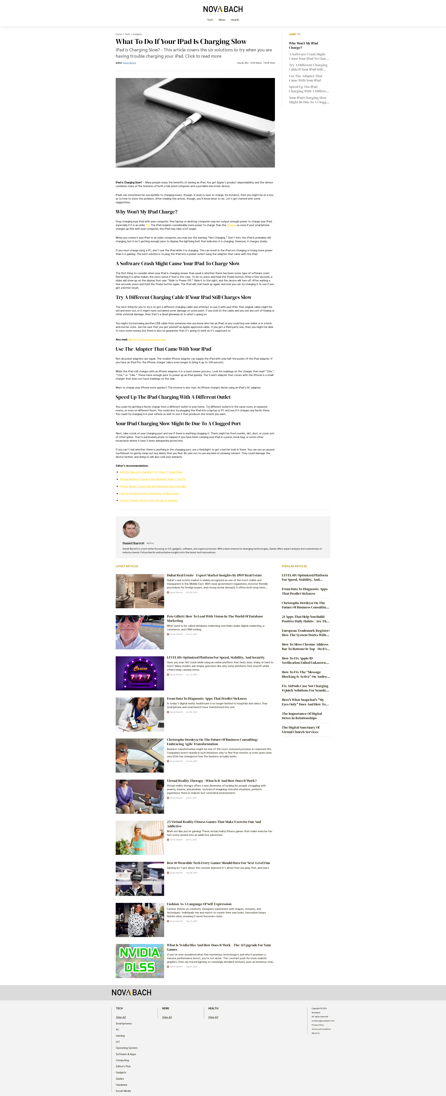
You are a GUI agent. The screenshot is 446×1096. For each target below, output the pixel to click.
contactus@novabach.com (323, 1021)
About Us (316, 1033)
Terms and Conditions (321, 1029)
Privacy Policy (318, 1025)
